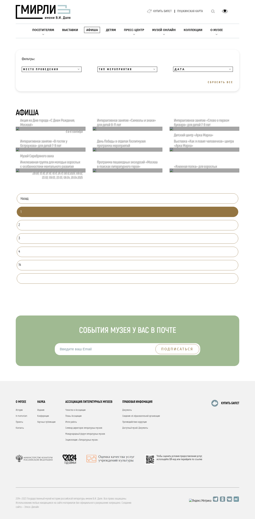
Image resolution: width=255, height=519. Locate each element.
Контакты (20, 427)
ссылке (198, 459)
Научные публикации (46, 422)
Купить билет (162, 11)
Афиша (92, 30)
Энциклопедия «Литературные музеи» (81, 439)
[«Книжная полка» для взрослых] (204, 171)
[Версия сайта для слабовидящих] (225, 11)
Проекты (19, 422)
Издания (40, 410)
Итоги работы (71, 422)
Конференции (43, 416)
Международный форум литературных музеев (85, 433)
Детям (111, 30)
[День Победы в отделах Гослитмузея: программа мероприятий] (127, 151)
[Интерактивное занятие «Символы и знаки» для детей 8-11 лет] (127, 130)
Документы (127, 410)
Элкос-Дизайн (31, 507)
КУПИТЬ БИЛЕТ (230, 403)
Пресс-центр (134, 30)
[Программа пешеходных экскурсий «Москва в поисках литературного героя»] (127, 171)
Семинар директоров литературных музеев (83, 427)
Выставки (70, 30)
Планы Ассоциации (73, 416)
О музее (216, 30)
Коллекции (193, 30)
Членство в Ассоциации (75, 410)
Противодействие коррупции (134, 422)
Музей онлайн (164, 30)
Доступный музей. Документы (135, 427)
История (19, 410)
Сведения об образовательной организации (141, 416)
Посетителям (43, 30)
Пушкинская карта (190, 11)
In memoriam (21, 416)
